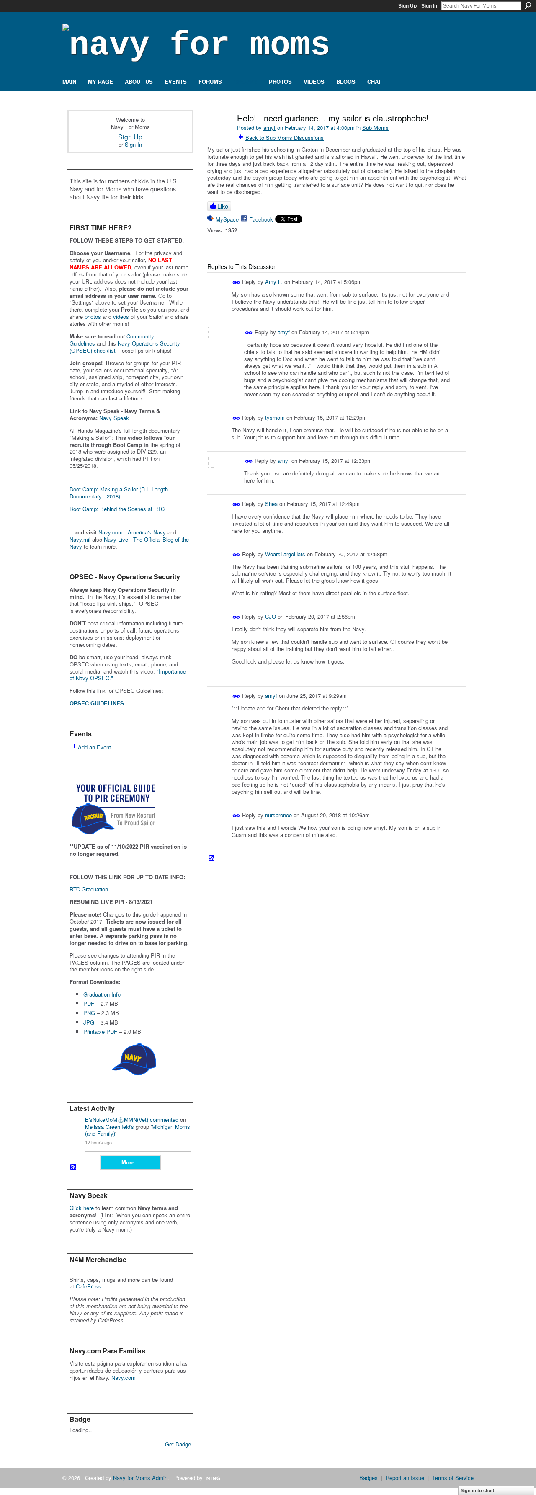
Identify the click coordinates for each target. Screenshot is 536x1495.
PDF (88, 1003)
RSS (73, 1167)
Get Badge (178, 1444)
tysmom (275, 417)
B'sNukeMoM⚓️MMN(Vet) (116, 1119)
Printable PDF (100, 1031)
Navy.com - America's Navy (132, 532)
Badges (368, 1478)
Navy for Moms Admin (140, 1478)
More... (130, 1162)
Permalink (236, 283)
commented (164, 1119)
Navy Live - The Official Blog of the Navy (129, 542)
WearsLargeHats (285, 554)
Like (222, 206)
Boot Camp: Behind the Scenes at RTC (117, 509)
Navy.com (123, 1377)
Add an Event (94, 747)
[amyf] (218, 136)
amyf (269, 128)
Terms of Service (453, 1478)
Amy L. (274, 282)
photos (93, 316)
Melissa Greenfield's (109, 1127)
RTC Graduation (89, 889)
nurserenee (278, 815)
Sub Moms (375, 128)
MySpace (227, 219)
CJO (270, 616)
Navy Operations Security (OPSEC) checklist (125, 346)
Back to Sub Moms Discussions (284, 138)
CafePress (88, 1286)
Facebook (261, 219)
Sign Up (407, 6)
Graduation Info (102, 994)
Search (528, 5)
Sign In (429, 6)
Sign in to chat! (478, 1490)
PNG (89, 1013)
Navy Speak (114, 418)
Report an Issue (405, 1478)
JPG (88, 1022)
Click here (82, 1208)
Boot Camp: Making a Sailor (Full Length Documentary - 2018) (119, 492)
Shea (271, 504)
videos (121, 316)
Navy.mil (80, 539)
